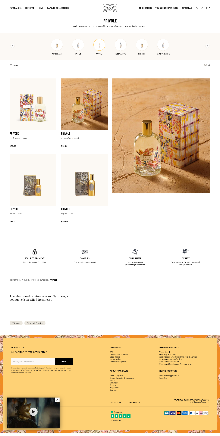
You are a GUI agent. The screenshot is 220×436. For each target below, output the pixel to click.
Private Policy (115, 359)
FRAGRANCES (16, 8)
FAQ (111, 352)
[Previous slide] (12, 46)
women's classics (35, 323)
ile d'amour (121, 54)
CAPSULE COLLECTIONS (58, 8)
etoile (78, 54)
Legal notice (115, 357)
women (16, 323)
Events (112, 380)
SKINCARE (29, 8)
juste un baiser (163, 54)
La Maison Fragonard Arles (170, 359)
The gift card (164, 352)
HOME (40, 8)
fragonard (57, 54)
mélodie (141, 54)
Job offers (163, 378)
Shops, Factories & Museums (122, 378)
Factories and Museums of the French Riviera (178, 357)
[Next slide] (207, 46)
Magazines (114, 388)
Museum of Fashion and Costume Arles (175, 364)
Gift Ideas (187, 8)
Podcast (113, 385)
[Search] (197, 8)
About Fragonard (117, 376)
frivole (99, 54)
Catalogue (114, 383)
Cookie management (118, 362)
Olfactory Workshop (167, 355)
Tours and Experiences (166, 8)
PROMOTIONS (145, 8)
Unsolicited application (169, 376)
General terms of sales (119, 355)
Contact (113, 390)
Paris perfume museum (169, 362)
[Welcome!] (110, 8)
